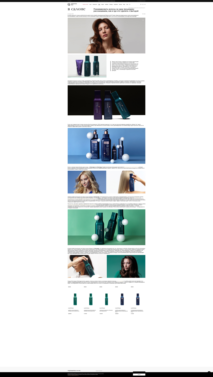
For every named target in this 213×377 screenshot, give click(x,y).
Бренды (111, 4)
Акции (102, 4)
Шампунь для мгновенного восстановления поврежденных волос (106, 311)
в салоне (135, 7)
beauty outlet (85, 4)
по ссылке (120, 281)
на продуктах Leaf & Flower (131, 167)
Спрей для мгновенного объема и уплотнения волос (90, 311)
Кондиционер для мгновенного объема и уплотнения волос (74, 311)
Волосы (120, 4)
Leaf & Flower (130, 7)
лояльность (95, 4)
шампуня (137, 197)
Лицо (124, 4)
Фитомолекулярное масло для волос (137, 311)
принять (139, 374)
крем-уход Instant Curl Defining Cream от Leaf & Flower (82, 204)
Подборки (116, 4)
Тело (127, 4)
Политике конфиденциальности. (73, 375)
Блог (99, 4)
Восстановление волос (141, 7)
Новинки (106, 4)
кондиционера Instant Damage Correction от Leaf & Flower (82, 198)
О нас (90, 4)
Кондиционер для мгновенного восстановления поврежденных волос (121, 311)
